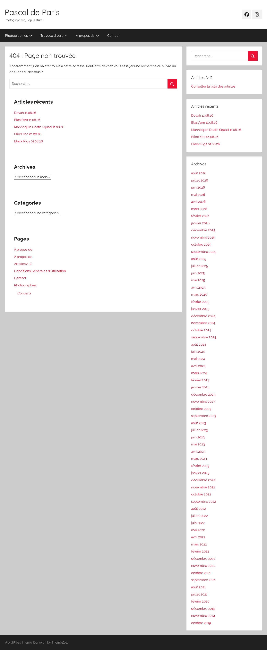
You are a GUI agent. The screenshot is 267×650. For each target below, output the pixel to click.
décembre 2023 (203, 394)
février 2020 (200, 601)
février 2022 (200, 551)
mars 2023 (199, 458)
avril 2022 (198, 537)
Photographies (16, 35)
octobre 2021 (201, 573)
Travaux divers (51, 35)
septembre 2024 (203, 337)
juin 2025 (198, 273)
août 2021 (198, 587)
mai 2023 (198, 444)
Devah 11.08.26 (25, 113)
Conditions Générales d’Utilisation (40, 271)
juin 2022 (198, 523)
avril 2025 (198, 287)
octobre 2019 (201, 623)
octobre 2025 (201, 244)
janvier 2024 (200, 387)
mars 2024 (199, 373)
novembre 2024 (203, 323)
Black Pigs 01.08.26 (28, 141)
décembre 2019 (203, 609)
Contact (113, 35)
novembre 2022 (203, 487)
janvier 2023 (200, 473)
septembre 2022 (203, 501)
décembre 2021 (203, 559)
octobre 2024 (201, 330)
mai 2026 (198, 195)
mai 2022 (198, 530)
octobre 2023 (201, 409)
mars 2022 (199, 544)
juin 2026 (198, 187)
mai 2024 (198, 359)
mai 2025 (198, 280)
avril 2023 (198, 451)
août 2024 (198, 344)
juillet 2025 (199, 266)
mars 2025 (199, 294)
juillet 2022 (199, 516)
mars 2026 (199, 209)
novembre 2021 (203, 566)
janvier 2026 (200, 223)
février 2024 (200, 380)
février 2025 (200, 302)
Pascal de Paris (32, 12)
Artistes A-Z (23, 264)
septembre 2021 (203, 580)
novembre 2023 (203, 401)
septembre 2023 (203, 416)
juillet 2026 (199, 180)
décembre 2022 (203, 480)
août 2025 (198, 259)
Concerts (24, 293)
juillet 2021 (199, 594)
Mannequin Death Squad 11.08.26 (39, 127)
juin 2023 (198, 437)
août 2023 (198, 423)
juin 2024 (198, 351)
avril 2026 (198, 202)
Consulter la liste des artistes (213, 86)
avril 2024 (198, 366)
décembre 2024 (203, 316)
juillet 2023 (199, 430)
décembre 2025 (203, 230)
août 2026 (198, 173)
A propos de (85, 35)
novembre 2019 (203, 616)
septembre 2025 (203, 252)
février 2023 (200, 466)
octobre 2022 (201, 494)
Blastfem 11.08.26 (27, 120)
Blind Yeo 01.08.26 (27, 134)
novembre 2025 (203, 237)
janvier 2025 (200, 309)
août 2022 (198, 509)
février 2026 (200, 216)
